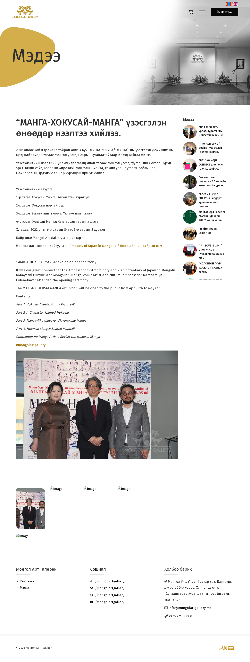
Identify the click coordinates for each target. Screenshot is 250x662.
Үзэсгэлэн (27, 523)
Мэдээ (24, 529)
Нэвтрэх (226, 12)
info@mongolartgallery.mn (190, 549)
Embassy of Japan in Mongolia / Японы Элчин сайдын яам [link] (116, 187)
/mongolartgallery (109, 523)
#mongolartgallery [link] (31, 286)
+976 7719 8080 (180, 558)
